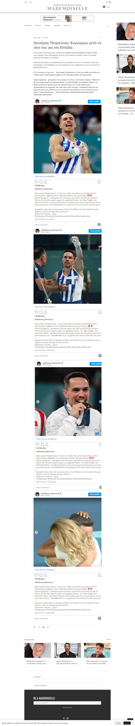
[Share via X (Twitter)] (39, 627)
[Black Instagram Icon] (110, 2)
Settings (118, 723)
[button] (108, 25)
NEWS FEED (27, 25)
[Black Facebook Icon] (107, 2)
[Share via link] (48, 627)
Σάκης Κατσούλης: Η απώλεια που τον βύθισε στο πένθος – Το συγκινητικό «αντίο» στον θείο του (97, 662)
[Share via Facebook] (34, 627)
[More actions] (100, 38)
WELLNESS (57, 25)
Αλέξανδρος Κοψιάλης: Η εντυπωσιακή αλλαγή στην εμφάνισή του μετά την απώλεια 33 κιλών (36, 662)
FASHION (47, 25)
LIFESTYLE (38, 25)
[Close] (133, 723)
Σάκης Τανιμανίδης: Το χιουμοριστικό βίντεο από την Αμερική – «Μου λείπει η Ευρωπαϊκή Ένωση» (67, 662)
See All (109, 639)
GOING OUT (67, 25)
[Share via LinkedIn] (43, 627)
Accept (127, 723)
